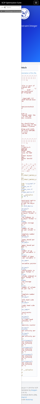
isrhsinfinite (23, 318)
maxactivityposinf (24, 361)
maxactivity (22, 335)
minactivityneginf (24, 340)
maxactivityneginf (24, 354)
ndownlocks (21, 255)
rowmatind (21, 274)
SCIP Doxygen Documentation (14, 11)
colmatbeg (21, 221)
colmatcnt (21, 227)
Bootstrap (29, 400)
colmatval (21, 210)
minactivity (22, 329)
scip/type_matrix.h (26, 192)
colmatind (21, 216)
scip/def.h (30, 184)
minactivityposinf (24, 347)
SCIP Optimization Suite (11, 2)
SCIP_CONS (24, 309)
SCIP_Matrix (28, 206)
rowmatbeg (21, 280)
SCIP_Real (24, 209)
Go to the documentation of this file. (24, 73)
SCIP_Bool (24, 316)
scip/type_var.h (24, 186)
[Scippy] (24, 13)
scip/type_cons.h (25, 189)
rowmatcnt (21, 286)
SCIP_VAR (23, 260)
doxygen (34, 390)
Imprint (24, 397)
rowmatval (21, 269)
